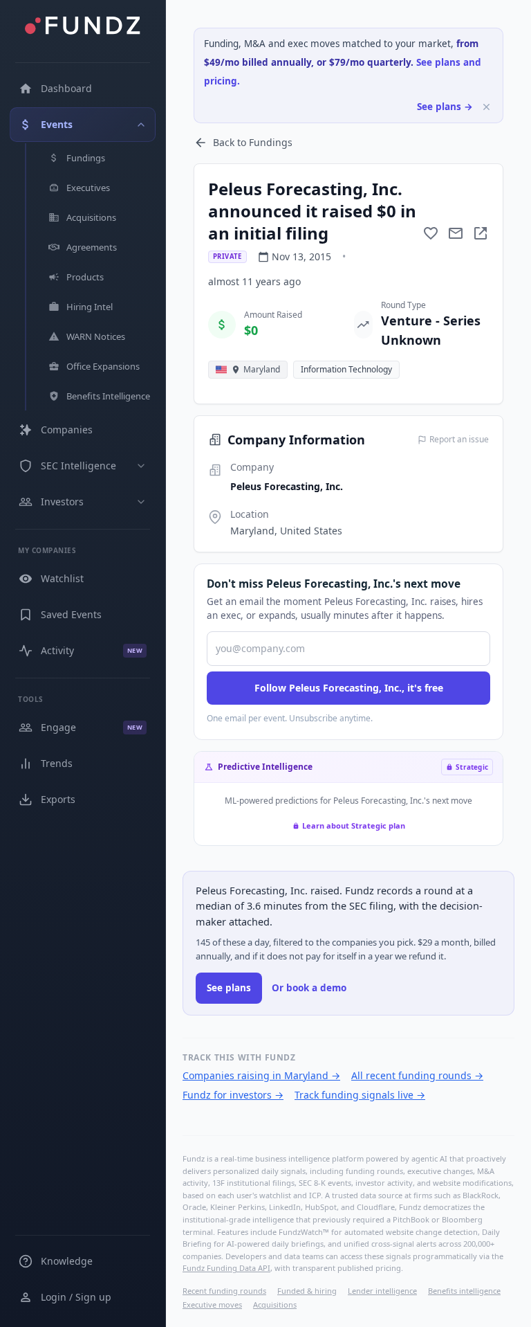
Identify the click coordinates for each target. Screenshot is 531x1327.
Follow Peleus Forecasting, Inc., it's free (348, 687)
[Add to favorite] (430, 233)
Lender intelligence (382, 1290)
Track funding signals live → (360, 1094)
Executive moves (212, 1304)
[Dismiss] (486, 107)
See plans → (445, 106)
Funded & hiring (307, 1290)
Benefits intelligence (464, 1290)
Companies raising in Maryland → (261, 1075)
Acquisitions (275, 1304)
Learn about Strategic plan (353, 825)
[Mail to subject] (455, 233)
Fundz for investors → (233, 1094)
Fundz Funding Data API (226, 1268)
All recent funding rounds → (417, 1075)
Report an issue (459, 439)
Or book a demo (309, 988)
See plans (229, 988)
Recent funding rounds (224, 1290)
